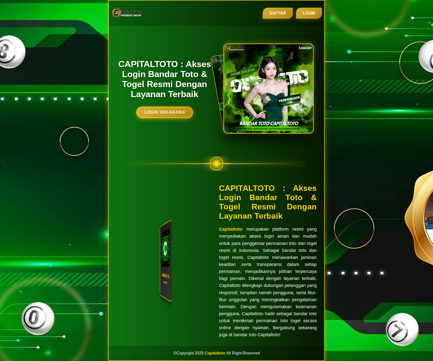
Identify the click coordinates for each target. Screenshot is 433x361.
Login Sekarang (164, 112)
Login (309, 13)
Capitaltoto (231, 229)
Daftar (277, 13)
